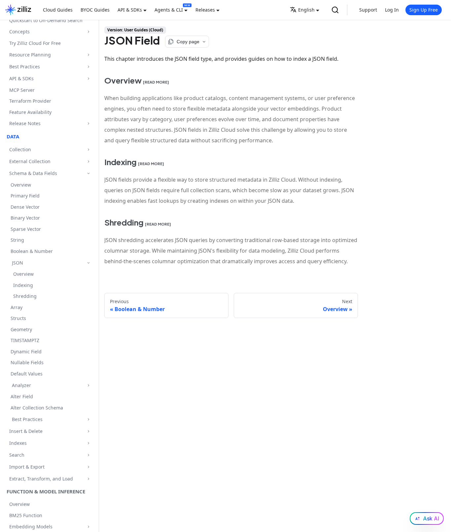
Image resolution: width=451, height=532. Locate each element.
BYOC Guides (95, 10)
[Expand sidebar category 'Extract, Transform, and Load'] (88, 478)
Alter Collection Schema (37, 408)
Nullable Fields (27, 363)
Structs (18, 318)
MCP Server (22, 90)
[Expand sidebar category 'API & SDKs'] (88, 78)
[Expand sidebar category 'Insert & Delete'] (88, 431)
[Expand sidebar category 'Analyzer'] (88, 385)
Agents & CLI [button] (169, 10)
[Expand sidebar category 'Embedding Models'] (88, 526)
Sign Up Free (423, 10)
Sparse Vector (26, 229)
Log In (392, 10)
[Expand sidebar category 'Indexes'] (88, 443)
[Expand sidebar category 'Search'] (88, 454)
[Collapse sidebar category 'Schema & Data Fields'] (88, 173)
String (17, 240)
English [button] (306, 10)
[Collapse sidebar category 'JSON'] (88, 262)
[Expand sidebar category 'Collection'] (88, 149)
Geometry (21, 329)
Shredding (25, 296)
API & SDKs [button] (130, 10)
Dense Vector (25, 207)
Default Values (27, 374)
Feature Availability (30, 112)
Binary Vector (25, 218)
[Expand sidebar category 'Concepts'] (88, 31)
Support (368, 10)
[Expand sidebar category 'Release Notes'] (88, 123)
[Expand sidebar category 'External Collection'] (88, 161)
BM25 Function (25, 515)
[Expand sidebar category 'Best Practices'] (88, 66)
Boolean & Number (32, 251)
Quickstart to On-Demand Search (46, 20)
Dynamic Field (26, 351)
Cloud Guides (58, 10)
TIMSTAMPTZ (25, 340)
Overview (21, 185)
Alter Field (22, 397)
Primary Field (25, 196)
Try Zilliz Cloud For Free (35, 43)
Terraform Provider (30, 101)
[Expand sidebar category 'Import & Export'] (88, 466)
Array (16, 307)
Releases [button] (205, 10)
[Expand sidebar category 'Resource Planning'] (88, 54)
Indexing (23, 285)
